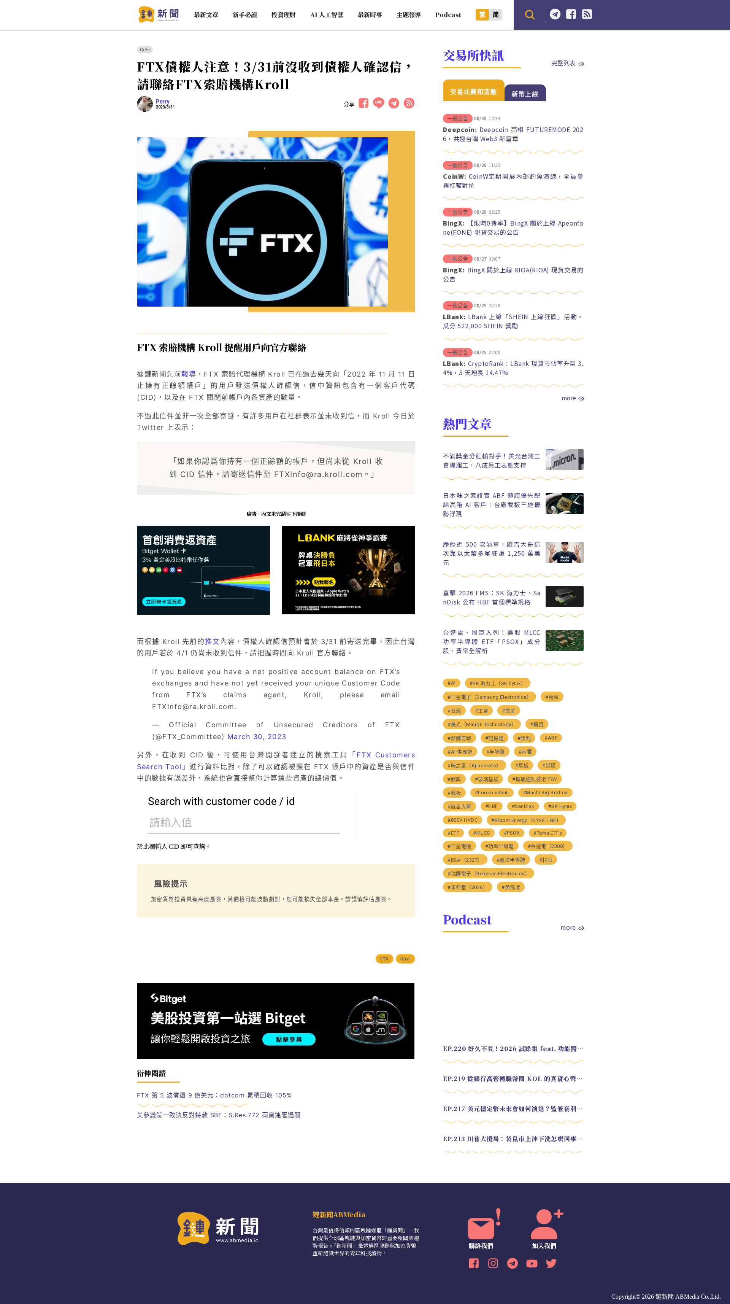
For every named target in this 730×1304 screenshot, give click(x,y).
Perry (163, 102)
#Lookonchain (492, 792)
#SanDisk (523, 806)
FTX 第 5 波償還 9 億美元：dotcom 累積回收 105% (214, 1095)
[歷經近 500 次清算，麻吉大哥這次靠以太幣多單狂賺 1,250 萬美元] (565, 561)
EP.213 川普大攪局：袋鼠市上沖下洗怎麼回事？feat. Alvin (513, 1138)
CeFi (145, 49)
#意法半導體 (511, 860)
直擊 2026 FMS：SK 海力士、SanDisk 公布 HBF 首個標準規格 (492, 597)
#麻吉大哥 (459, 806)
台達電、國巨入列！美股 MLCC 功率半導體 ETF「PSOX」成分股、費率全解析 (492, 641)
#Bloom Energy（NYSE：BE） (526, 820)
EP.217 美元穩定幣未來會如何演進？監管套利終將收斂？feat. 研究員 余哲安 (513, 1108)
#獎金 (509, 711)
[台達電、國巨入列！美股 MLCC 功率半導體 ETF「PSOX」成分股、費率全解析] (565, 649)
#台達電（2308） (548, 846)
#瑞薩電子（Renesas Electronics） (489, 873)
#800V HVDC (463, 820)
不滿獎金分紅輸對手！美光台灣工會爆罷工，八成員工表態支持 (492, 460)
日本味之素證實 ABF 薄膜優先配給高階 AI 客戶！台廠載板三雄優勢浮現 (492, 504)
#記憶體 (494, 738)
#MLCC (481, 833)
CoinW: (455, 176)
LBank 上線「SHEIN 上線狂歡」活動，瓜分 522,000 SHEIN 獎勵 (513, 321)
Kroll (405, 959)
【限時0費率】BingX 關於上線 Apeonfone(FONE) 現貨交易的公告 (513, 227)
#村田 (546, 860)
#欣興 (454, 779)
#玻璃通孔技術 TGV (534, 779)
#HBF (491, 806)
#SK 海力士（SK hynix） (498, 683)
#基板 (522, 765)
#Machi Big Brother (545, 792)
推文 (212, 642)
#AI (452, 683)
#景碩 (549, 765)
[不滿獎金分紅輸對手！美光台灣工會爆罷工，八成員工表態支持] (565, 468)
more (569, 397)
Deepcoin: (460, 129)
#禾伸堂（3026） (468, 887)
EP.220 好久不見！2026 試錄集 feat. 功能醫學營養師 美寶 (513, 1048)
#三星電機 (459, 846)
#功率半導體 (499, 846)
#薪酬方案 (459, 738)
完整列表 (563, 62)
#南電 (525, 752)
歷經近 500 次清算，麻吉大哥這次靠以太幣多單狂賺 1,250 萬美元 (492, 553)
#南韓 (552, 697)
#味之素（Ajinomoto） (474, 765)
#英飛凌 (510, 887)
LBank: (454, 316)
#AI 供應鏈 (460, 752)
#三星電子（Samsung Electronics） (490, 697)
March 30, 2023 (257, 737)
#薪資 (537, 724)
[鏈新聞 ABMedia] (158, 20)
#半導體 (495, 752)
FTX (384, 959)
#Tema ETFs (547, 833)
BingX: (454, 222)
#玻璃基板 (487, 779)
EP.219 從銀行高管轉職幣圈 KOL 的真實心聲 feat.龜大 (513, 1078)
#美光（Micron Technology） (482, 724)
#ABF (550, 738)
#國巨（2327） (465, 860)
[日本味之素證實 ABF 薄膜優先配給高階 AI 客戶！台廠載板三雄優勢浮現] (565, 512)
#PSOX (512, 833)
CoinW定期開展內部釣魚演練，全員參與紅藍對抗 (513, 181)
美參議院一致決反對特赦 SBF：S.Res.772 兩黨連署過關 (219, 1115)
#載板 (454, 793)
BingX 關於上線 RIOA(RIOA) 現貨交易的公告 (513, 274)
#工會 (482, 711)
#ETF (453, 833)
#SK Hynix (560, 806)
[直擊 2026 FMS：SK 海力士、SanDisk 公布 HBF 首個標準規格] (565, 605)
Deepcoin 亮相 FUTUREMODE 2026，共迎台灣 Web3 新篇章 (513, 134)
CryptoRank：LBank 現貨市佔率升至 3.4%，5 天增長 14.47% (513, 368)
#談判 (524, 738)
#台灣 (454, 711)
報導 (188, 374)
